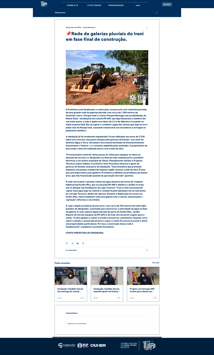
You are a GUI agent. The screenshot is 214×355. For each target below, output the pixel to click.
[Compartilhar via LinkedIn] (78, 243)
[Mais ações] (147, 27)
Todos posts (60, 13)
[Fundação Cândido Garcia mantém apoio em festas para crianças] (107, 276)
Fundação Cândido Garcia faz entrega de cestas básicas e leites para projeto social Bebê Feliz (70, 290)
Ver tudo (155, 263)
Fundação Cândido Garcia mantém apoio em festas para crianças (106, 290)
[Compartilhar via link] (83, 243)
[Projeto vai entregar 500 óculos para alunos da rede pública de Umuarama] (143, 276)
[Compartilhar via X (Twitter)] (72, 243)
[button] (156, 12)
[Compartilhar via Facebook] (67, 243)
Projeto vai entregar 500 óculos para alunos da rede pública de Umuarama (143, 290)
